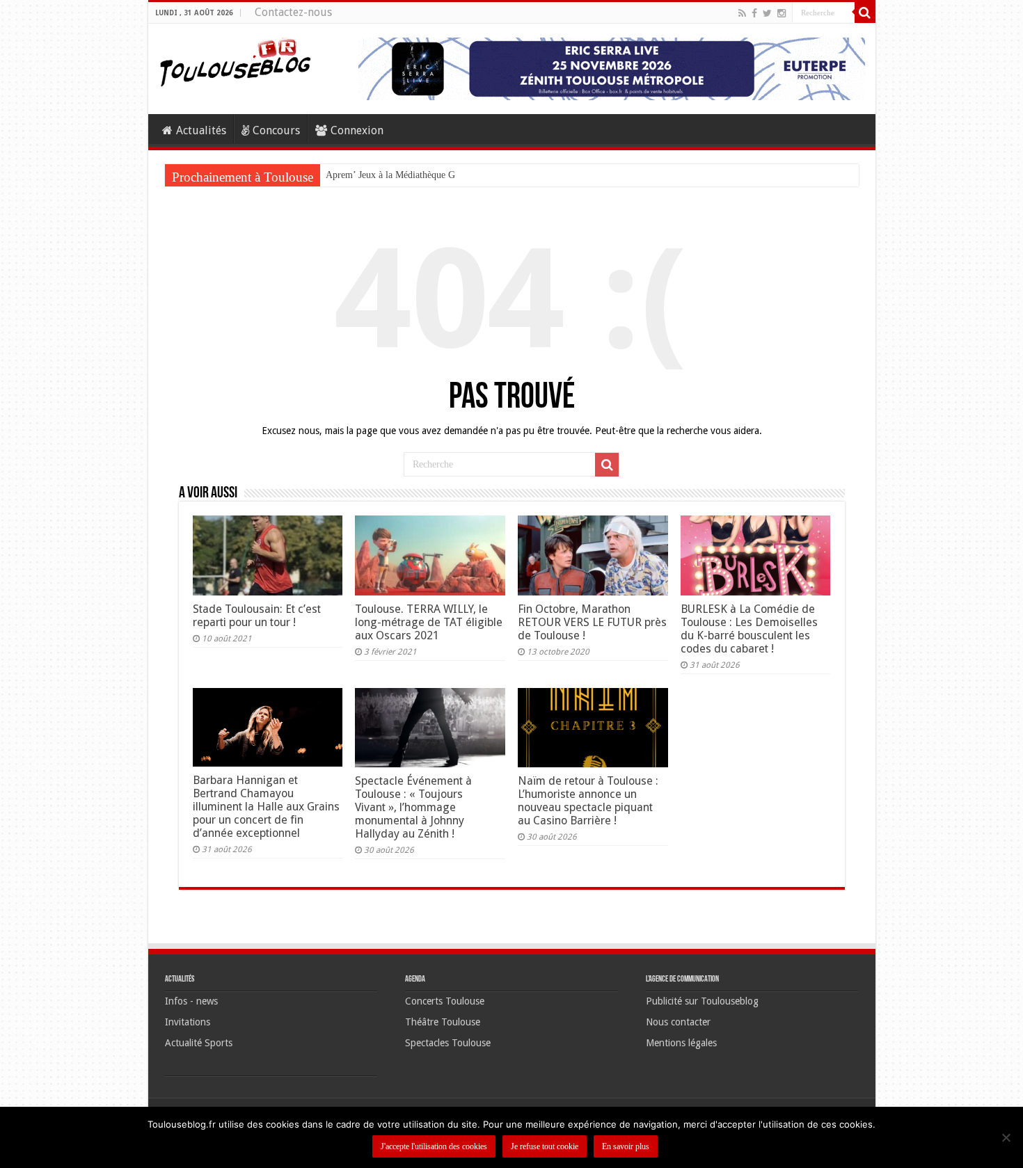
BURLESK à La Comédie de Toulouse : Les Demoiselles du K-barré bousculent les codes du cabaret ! (749, 628)
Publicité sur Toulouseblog (702, 1001)
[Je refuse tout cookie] (1006, 1137)
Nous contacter (678, 1021)
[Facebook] (754, 13)
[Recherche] (865, 12)
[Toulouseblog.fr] (235, 60)
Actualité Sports (198, 1042)
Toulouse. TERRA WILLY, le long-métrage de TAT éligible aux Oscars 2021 (428, 622)
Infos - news (191, 1001)
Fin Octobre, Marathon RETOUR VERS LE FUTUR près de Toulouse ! (592, 622)
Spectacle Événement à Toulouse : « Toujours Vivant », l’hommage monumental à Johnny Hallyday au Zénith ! (413, 807)
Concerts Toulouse (444, 1001)
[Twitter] (767, 13)
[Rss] (742, 13)
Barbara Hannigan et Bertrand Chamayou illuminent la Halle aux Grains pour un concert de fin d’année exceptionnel (266, 807)
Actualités (201, 130)
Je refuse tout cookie (544, 1146)
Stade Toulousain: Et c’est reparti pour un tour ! (257, 615)
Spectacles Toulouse (448, 1042)
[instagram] (781, 13)
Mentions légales (681, 1042)
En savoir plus (625, 1146)
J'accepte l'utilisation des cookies (434, 1146)
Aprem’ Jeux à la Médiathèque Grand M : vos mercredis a (439, 175)
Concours (276, 130)
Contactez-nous (293, 12)
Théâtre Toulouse (442, 1021)
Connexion (357, 130)
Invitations (187, 1021)
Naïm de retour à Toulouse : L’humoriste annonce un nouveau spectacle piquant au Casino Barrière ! (588, 800)
